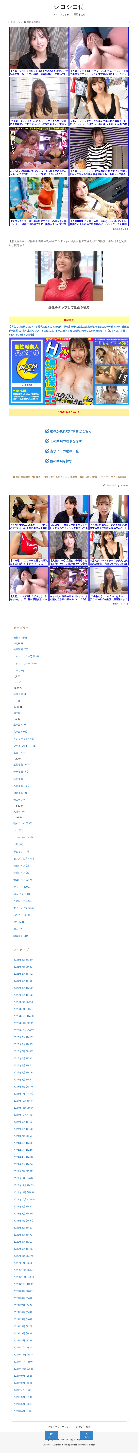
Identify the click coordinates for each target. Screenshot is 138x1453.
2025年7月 (23, 1051)
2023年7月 (23, 1220)
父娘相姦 (20, 778)
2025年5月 (23, 1065)
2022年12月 (23, 1269)
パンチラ (21, 914)
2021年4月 (22, 1411)
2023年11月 (23, 1192)
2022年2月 (22, 1340)
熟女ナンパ (22, 823)
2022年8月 (22, 1298)
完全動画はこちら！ (69, 412)
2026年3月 (23, 994)
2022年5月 (22, 1319)
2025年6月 (23, 1058)
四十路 (17, 712)
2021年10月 (23, 1368)
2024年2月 (23, 1171)
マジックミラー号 (26, 656)
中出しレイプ (23, 907)
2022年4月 (22, 1326)
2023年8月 (23, 1213)
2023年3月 (23, 1248)
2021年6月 (22, 1396)
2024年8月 (23, 1128)
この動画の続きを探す (66, 441)
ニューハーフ (23, 837)
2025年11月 (23, 1023)
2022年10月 (23, 1284)
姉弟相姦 (20, 792)
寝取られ (84, 476)
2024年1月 (23, 1178)
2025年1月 (23, 1093)
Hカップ (103, 476)
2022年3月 (22, 1333)
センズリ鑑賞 (23, 858)
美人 (113, 476)
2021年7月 (22, 1389)
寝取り (73, 476)
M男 (18, 844)
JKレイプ (21, 886)
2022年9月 (23, 1291)
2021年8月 (22, 1382)
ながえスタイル (24, 745)
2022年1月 (22, 1347)
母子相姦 (20, 771)
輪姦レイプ (22, 879)
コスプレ (18, 682)
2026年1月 (23, 1009)
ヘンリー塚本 (23, 738)
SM (18, 922)
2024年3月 (23, 1164)
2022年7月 (22, 1305)
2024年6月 (23, 1143)
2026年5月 (23, 980)
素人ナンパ (19, 799)
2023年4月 (23, 1241)
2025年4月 (23, 1072)
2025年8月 (23, 1044)
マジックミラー (25, 663)
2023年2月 (23, 1255)
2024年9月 (23, 1121)
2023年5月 (23, 1234)
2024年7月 (23, 1135)
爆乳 (38, 476)
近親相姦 (21, 764)
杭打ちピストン (59, 476)
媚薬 (18, 929)
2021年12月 (23, 1354)
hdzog (122, 476)
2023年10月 (24, 1199)
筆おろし (21, 851)
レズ (18, 830)
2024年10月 (23, 1114)
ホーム (16, 22)
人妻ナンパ (19, 811)
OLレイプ (21, 893)
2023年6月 (23, 1227)
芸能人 (19, 693)
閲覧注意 (21, 936)
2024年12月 (23, 1100)
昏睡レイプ (21, 872)
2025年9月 (23, 1037)
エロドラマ (19, 752)
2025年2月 (23, 1086)
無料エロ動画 (33, 22)
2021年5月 (22, 1403)
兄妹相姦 (21, 785)
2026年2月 (23, 1001)
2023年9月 (23, 1206)
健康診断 (20, 649)
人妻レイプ (22, 900)
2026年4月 (23, 987)
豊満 (94, 476)
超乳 (46, 476)
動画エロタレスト (121, 229)
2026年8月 (23, 959)
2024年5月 (23, 1150)
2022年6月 (22, 1312)
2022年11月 (23, 1277)
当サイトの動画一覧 (64, 451)
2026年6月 (23, 973)
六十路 (20, 731)
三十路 (17, 701)
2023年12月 (23, 1185)
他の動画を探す (61, 461)
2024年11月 (23, 1107)
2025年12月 (23, 1016)
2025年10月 (23, 1030)
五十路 (20, 724)
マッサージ (19, 670)
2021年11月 (23, 1361)
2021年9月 (22, 1375)
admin (124, 485)
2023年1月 (22, 1262)
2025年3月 (23, 1079)
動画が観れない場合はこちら (71, 431)
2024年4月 (23, 1157)
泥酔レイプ (21, 865)
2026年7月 (23, 966)
